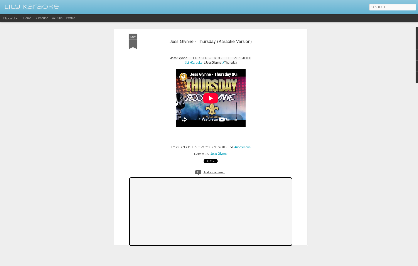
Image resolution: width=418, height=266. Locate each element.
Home (27, 18)
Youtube (57, 18)
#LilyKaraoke (193, 62)
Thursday (229, 62)
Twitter (70, 18)
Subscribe (41, 18)
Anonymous (242, 147)
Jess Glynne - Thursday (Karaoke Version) (211, 41)
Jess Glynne (219, 153)
